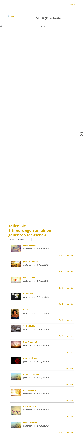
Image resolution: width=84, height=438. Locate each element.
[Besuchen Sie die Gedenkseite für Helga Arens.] (16, 296)
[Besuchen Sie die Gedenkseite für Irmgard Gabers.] (16, 410)
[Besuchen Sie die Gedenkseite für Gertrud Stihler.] (16, 328)
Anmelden (73, 5)
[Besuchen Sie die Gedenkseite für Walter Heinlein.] (16, 248)
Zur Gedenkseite (66, 255)
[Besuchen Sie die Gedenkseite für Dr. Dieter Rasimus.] (16, 376)
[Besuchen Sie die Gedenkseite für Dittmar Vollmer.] (16, 392)
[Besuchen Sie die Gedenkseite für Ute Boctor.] (16, 314)
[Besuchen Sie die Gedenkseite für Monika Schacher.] (16, 425)
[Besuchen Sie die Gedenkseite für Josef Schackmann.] (16, 264)
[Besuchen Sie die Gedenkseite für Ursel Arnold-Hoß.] (16, 344)
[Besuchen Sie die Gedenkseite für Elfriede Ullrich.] (16, 280)
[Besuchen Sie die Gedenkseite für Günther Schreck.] (16, 360)
